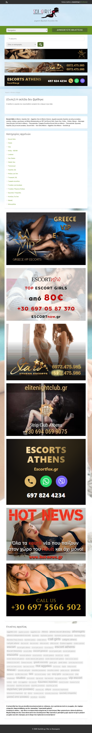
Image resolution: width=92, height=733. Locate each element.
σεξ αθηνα (34, 697)
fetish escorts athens (72, 659)
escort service (37, 655)
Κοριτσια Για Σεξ (74, 682)
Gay (9, 147)
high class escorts (28, 666)
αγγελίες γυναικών (38, 685)
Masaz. (11, 670)
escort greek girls (55, 651)
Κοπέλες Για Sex (13, 196)
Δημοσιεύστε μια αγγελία (70, 30)
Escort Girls (12, 139)
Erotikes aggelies (66, 643)
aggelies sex (12, 632)
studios (20, 677)
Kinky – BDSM (12, 151)
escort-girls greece (37, 647)
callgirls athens (69, 639)
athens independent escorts (19, 635)
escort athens (65, 646)
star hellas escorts (68, 674)
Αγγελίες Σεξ (12, 170)
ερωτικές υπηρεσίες (68, 693)
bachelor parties (47, 635)
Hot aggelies (44, 666)
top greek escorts (61, 678)
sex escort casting (40, 674)
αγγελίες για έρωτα (23, 685)
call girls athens (13, 643)
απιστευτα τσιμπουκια (60, 689)
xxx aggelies (22, 682)
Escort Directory (14, 651)
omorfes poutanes (39, 670)
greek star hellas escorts (14, 666)
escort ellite (28, 651)
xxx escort (32, 682)
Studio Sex (11, 162)
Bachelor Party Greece (15, 640)
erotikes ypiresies (79, 643)
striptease (10, 678)
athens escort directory (60, 632)
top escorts (49, 678)
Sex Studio (11, 158)
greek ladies (63, 662)
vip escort (75, 677)
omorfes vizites (53, 670)
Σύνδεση (83, 2)
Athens (45, 632)
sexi (48, 674)
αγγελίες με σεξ (51, 685)
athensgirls (78, 631)
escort (11, 646)
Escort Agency (49, 647)
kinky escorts (72, 666)
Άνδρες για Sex (13, 173)
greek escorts (41, 662)
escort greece (40, 651)
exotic (67, 655)
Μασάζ (10, 200)
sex (31, 673)
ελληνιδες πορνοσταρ (51, 693)
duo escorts (34, 643)
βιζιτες (30, 693)
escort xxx (59, 655)
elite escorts (44, 643)
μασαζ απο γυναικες (18, 696)
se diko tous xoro (21, 674)
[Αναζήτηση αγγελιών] (40, 44)
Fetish (10, 143)
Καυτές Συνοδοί (63, 682)
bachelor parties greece (64, 635)
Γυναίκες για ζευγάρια (15, 185)
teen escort (30, 678)
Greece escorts (26, 662)
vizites (9, 682)
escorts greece (48, 655)
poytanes (10, 674)
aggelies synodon (24, 632)
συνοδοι (42, 697)
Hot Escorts (56, 666)
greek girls (53, 662)
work (15, 682)
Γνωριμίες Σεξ (12, 177)
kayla (64, 666)
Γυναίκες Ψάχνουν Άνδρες (16, 189)
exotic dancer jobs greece (35, 659)
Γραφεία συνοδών (14, 181)
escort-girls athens (23, 647)
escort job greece (69, 651)
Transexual (11, 166)
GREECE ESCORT (13, 662)
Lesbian (10, 154)
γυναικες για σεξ (38, 693)
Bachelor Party (80, 635)
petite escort (65, 670)
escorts (12, 654)
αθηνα (48, 689)
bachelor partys (30, 640)
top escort (39, 678)
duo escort (24, 643)
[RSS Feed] (6, 2)
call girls (54, 639)
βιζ (25, 693)
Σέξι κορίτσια (10, 685)
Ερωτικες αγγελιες (47, 681)
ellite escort (54, 643)
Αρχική (7, 92)
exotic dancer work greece (55, 659)
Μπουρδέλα (12, 204)
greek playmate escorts (76, 662)
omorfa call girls (24, 670)
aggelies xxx (35, 632)
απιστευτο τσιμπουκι (15, 693)
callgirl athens (41, 640)
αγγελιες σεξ (39, 689)
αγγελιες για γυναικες (20, 689)
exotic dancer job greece (15, 659)
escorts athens (25, 655)
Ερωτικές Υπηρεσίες (14, 193)
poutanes (75, 670)
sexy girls (56, 674)
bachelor (35, 635)
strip (76, 674)
